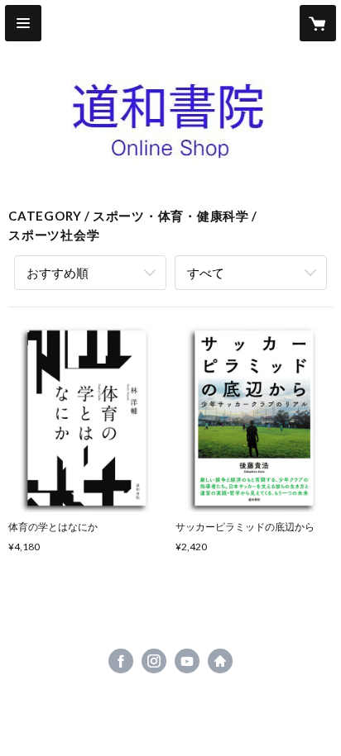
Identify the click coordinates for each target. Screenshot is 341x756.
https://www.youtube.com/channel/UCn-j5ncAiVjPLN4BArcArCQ (187, 661)
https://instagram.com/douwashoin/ (154, 661)
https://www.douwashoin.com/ (220, 661)
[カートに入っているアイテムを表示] (318, 23)
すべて (205, 272)
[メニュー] (23, 23)
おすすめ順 (57, 272)
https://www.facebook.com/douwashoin (120, 661)
